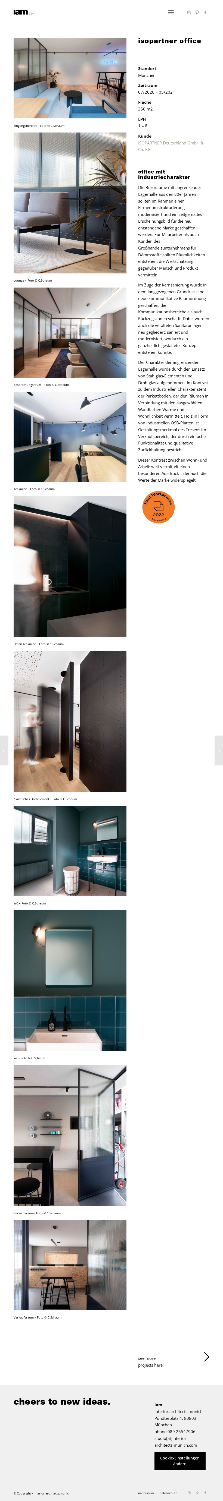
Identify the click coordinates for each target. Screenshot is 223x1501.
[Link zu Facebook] (205, 12)
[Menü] (171, 12)
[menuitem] (171, 12)
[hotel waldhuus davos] (219, 750)
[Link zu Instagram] (189, 12)
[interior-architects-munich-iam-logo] (24, 12)
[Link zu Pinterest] (197, 12)
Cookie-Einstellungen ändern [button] (180, 1460)
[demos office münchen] (4, 750)
